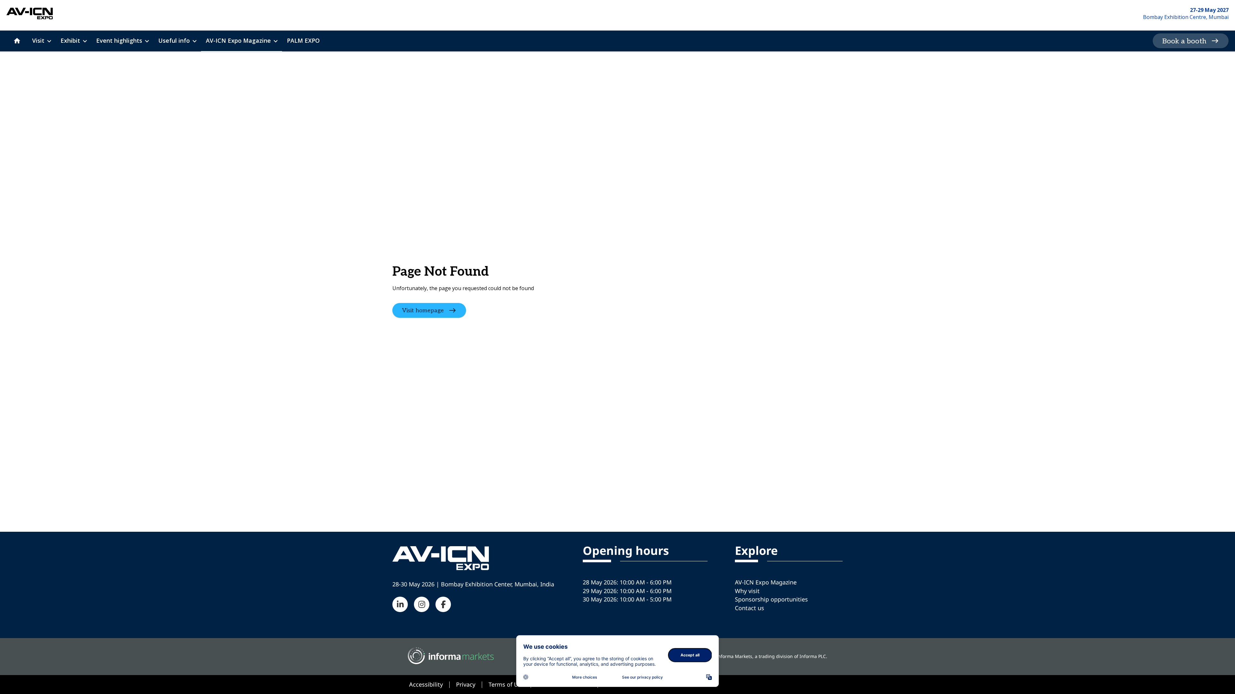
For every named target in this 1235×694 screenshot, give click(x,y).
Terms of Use (506, 684)
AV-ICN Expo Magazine (766, 582)
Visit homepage (423, 310)
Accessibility (426, 684)
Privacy (465, 684)
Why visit (747, 591)
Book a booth (1184, 41)
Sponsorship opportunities (771, 599)
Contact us (749, 608)
